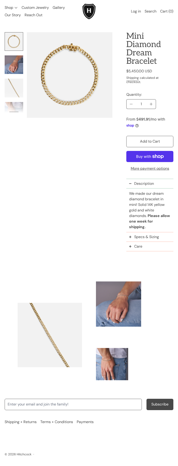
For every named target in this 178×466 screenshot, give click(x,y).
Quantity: (134, 94)
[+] (151, 104)
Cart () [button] (166, 11)
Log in (136, 11)
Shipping (132, 78)
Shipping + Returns (21, 421)
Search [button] (150, 11)
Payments (85, 421)
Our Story (13, 15)
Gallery (59, 7)
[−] (131, 104)
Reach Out (33, 15)
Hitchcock (24, 454)
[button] (14, 41)
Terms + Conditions (56, 421)
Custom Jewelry (35, 7)
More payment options (150, 168)
